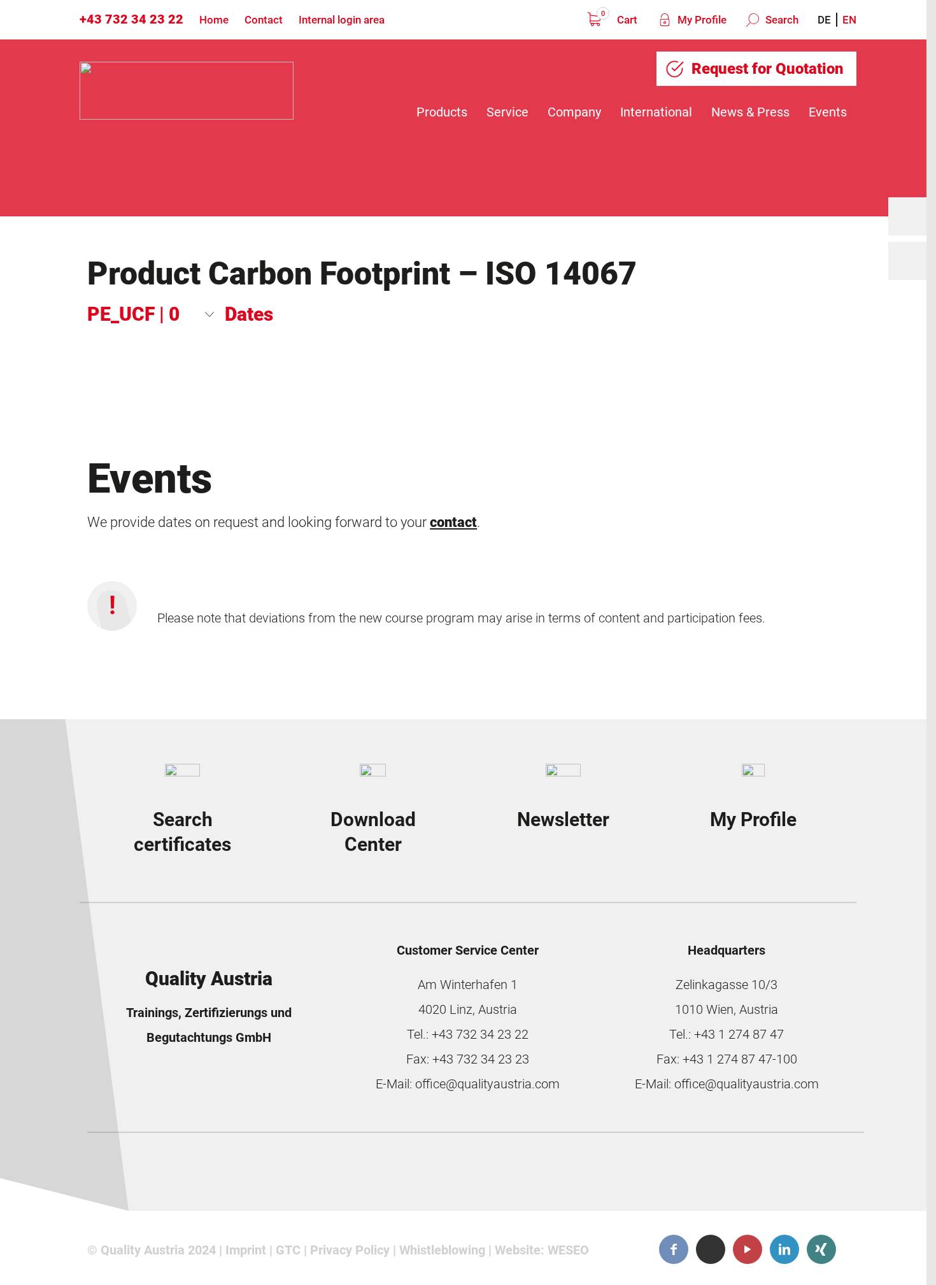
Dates (249, 314)
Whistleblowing (442, 1250)
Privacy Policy (350, 1250)
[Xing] (821, 1249)
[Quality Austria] (187, 112)
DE (824, 19)
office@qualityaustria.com (487, 1084)
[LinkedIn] (784, 1249)
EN (849, 19)
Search (780, 19)
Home (214, 19)
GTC (288, 1250)
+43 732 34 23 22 (131, 19)
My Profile (701, 19)
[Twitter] (711, 1249)
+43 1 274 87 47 (739, 1034)
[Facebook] (674, 1249)
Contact (264, 19)
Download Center (373, 832)
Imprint (245, 1250)
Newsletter (563, 819)
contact (453, 522)
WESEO (568, 1250)
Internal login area (342, 19)
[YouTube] (747, 1249)
